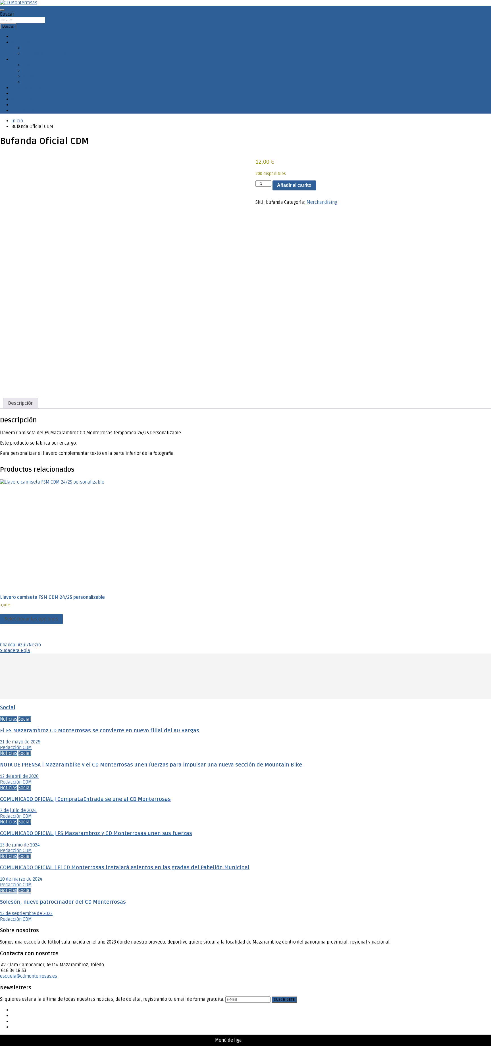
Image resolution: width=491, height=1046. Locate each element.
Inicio (17, 37)
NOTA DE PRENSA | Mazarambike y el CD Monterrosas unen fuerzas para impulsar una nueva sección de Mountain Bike (151, 765)
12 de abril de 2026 (19, 776)
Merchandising (322, 202)
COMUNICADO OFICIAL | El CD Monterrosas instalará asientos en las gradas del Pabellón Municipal (124, 867)
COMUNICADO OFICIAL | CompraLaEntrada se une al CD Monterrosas (85, 799)
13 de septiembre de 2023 (26, 913)
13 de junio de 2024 (20, 845)
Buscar (7, 14)
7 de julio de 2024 (18, 810)
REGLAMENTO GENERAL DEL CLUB (55, 54)
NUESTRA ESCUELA (29, 42)
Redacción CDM (16, 748)
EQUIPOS (20, 59)
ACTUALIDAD (23, 99)
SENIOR (30, 65)
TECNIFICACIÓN (26, 88)
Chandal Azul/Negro (20, 645)
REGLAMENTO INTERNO (45, 48)
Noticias (8, 719)
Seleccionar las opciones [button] (31, 619)
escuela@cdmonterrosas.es (28, 976)
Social (7, 707)
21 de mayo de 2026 (20, 742)
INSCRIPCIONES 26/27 (33, 93)
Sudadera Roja (15, 651)
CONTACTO (21, 105)
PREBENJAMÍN (36, 82)
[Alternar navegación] (2, 10)
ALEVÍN (29, 76)
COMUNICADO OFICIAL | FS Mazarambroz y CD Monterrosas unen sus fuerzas (96, 833)
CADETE (30, 71)
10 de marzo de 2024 (21, 879)
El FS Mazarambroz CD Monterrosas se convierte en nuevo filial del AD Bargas (99, 731)
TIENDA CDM (23, 111)
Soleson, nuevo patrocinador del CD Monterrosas (63, 902)
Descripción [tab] (21, 403)
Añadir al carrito (294, 185)
